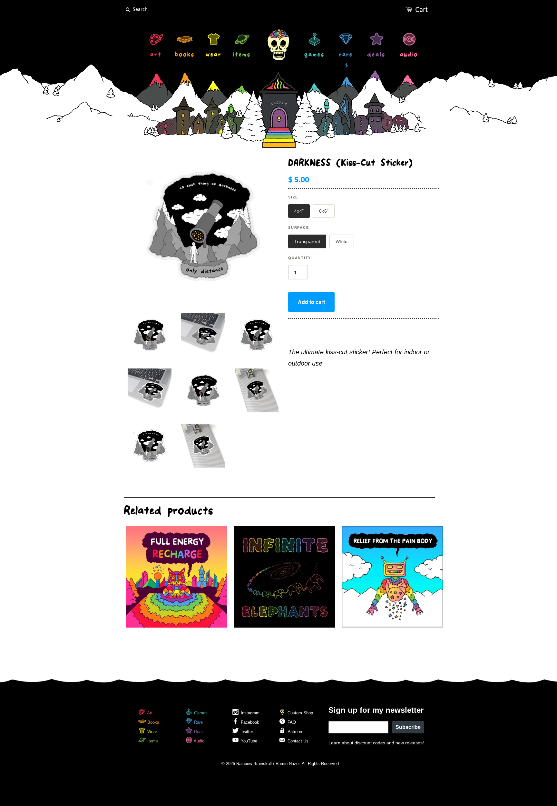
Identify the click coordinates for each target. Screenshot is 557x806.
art (156, 55)
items (242, 55)
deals (376, 55)
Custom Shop (299, 712)
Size (293, 197)
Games (200, 712)
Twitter (246, 731)
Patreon (294, 731)
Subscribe (408, 727)
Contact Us (297, 741)
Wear (151, 731)
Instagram (249, 712)
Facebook (249, 722)
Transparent (307, 241)
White (341, 241)
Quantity (299, 258)
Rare (198, 722)
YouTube (248, 741)
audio (409, 55)
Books (152, 722)
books (185, 55)
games (314, 55)
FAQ (291, 722)
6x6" (323, 211)
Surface (298, 227)
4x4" (299, 211)
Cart (421, 9)
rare (346, 55)
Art (149, 712)
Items (152, 741)
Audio (198, 741)
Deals (199, 731)
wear (214, 55)
